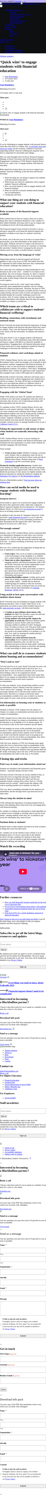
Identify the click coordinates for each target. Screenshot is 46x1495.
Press (7, 1059)
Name (3, 1245)
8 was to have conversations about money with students (25, 907)
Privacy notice (10, 48)
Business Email (9, 1376)
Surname (7, 1365)
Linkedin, (36, 588)
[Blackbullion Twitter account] (1, 1144)
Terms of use (9, 46)
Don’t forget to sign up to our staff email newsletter (19, 919)
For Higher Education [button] (13, 10)
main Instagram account (18, 517)
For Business (9, 25)
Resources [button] (8, 29)
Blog (6, 1055)
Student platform (11, 1050)
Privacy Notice (16, 960)
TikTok (15, 590)
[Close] (1, 1163)
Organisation (6, 1267)
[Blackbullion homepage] (20, 4)
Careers (7, 1061)
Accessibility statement (13, 50)
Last (1, 1263)
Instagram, (9, 590)
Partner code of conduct (13, 52)
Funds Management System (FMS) (18, 1085)
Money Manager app (12, 1087)
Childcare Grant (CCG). (9, 424)
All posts (3, 977)
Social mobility (10, 1098)
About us (8, 1053)
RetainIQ (12, 12)
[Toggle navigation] (1, 6)
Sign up (3, 950)
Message (3, 1299)
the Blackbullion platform (30, 476)
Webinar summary (7, 56)
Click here (18, 1)
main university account (11, 608)
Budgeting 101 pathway (9, 476)
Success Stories (10, 27)
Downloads (9, 1057)
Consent (3, 1465)
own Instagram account (32, 509)
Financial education (12, 1080)
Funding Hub (10, 1082)
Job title (3, 1278)
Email (3, 1288)
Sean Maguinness (11, 77)
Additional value (11, 1089)
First (1, 1254)
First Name (8, 1354)
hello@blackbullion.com (9, 1071)
